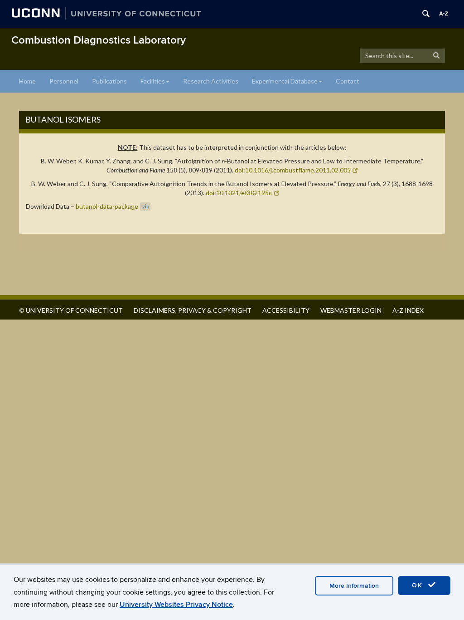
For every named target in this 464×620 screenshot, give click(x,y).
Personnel (63, 81)
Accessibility (285, 310)
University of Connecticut (74, 310)
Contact (347, 81)
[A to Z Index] (443, 13)
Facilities (152, 81)
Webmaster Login (351, 310)
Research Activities (210, 81)
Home (27, 81)
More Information (354, 586)
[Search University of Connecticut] (426, 13)
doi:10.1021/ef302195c (239, 193)
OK (418, 585)
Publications (109, 81)
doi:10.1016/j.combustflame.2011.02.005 (293, 170)
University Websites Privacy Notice (176, 604)
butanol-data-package (112, 206)
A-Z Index (408, 310)
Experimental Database (285, 81)
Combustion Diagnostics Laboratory (98, 40)
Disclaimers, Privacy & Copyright (192, 310)
